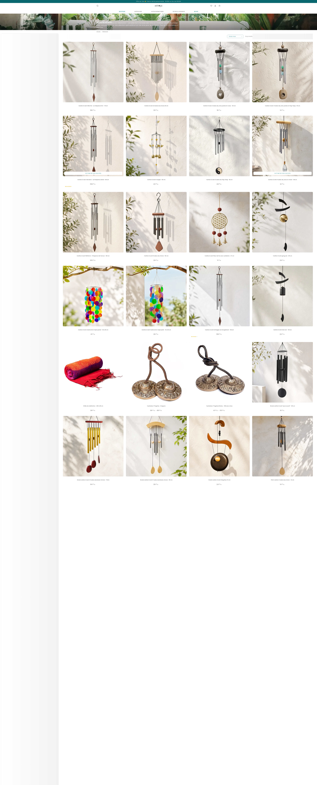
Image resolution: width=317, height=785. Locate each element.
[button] (97, 6)
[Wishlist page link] (211, 6)
